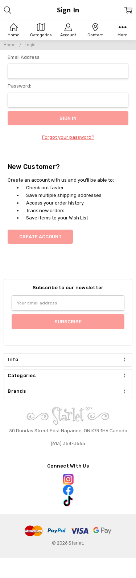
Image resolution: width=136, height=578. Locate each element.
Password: (19, 86)
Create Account (40, 236)
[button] (68, 479)
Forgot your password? (68, 137)
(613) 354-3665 (68, 443)
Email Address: (24, 57)
